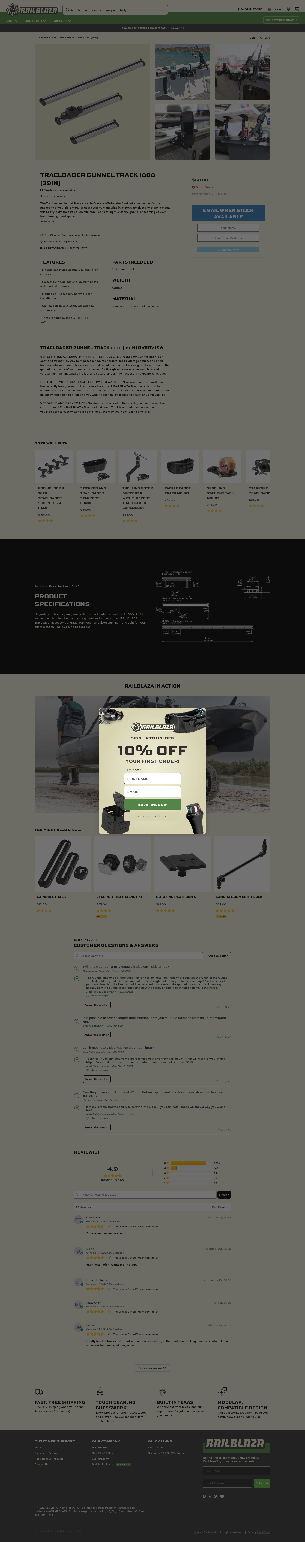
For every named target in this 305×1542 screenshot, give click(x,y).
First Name (133, 770)
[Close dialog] (199, 713)
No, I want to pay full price (152, 816)
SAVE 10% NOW (152, 804)
